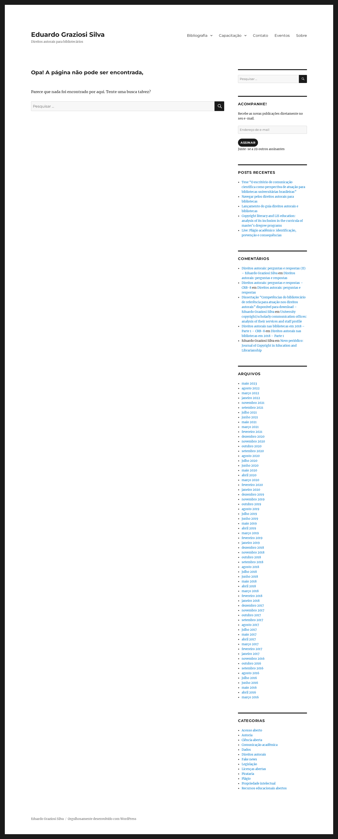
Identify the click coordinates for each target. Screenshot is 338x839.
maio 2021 (249, 422)
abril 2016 (249, 692)
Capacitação (230, 35)
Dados (246, 750)
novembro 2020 (253, 441)
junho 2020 (250, 466)
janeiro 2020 (251, 490)
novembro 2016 (253, 659)
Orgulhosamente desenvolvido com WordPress (102, 819)
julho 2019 (249, 514)
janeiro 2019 (251, 543)
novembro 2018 (253, 552)
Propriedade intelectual (258, 783)
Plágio (246, 779)
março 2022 (250, 393)
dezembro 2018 (253, 548)
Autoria (247, 735)
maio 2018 (249, 581)
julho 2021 (249, 412)
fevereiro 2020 (252, 485)
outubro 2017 (251, 615)
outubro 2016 (251, 663)
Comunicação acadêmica (260, 745)
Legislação (249, 764)
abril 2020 (249, 475)
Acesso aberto (252, 730)
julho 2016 (249, 678)
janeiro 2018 (251, 601)
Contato (260, 35)
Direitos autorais (254, 754)
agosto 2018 (250, 567)
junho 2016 (250, 683)
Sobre (301, 35)
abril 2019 (249, 528)
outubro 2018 (251, 557)
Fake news (249, 759)
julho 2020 (249, 461)
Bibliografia (197, 35)
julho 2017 (249, 630)
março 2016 (250, 697)
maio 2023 (249, 383)
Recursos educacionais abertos (264, 788)
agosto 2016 (250, 673)
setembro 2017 (252, 620)
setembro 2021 (252, 408)
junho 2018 (250, 577)
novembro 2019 (253, 499)
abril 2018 (249, 586)
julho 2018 (249, 572)
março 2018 (250, 591)
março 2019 (250, 533)
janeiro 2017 (251, 654)
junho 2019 (250, 519)
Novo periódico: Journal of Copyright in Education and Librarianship (272, 345)
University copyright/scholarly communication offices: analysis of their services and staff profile (274, 316)
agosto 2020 (251, 456)
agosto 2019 (250, 509)
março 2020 (250, 480)
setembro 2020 (253, 451)
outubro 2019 (251, 504)
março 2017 (250, 644)
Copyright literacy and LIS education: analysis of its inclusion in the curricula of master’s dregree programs (272, 221)
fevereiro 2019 (252, 538)
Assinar (248, 142)
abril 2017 (249, 639)
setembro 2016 (253, 668)
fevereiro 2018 (252, 596)
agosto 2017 (250, 625)
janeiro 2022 (251, 398)
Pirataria (248, 774)
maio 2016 (249, 688)
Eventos (282, 35)
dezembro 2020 (253, 437)
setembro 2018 (252, 562)
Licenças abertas (254, 769)
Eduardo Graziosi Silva (68, 34)
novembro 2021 (253, 403)
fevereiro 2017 (252, 649)
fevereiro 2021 (252, 432)
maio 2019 (249, 523)
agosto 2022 (251, 388)
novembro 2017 (253, 610)
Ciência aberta (252, 740)
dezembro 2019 (253, 495)
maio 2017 (249, 634)
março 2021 (250, 427)
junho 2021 (250, 417)
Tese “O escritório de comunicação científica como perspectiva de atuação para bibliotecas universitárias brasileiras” (273, 187)
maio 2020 (249, 470)
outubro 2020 (251, 446)
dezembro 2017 (253, 606)
